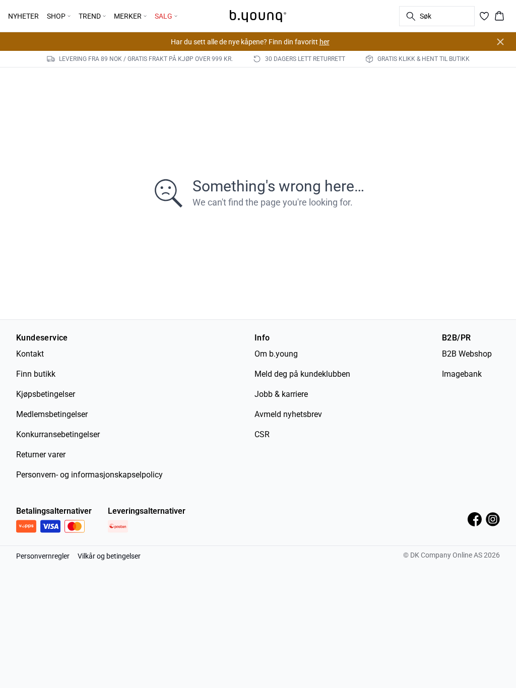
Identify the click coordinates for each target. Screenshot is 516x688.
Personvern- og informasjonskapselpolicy (89, 474)
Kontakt (30, 354)
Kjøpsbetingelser (45, 394)
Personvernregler (43, 556)
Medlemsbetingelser (52, 414)
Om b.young (276, 354)
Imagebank (462, 374)
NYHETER (23, 16)
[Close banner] (500, 41)
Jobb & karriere (281, 394)
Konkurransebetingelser (58, 434)
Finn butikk (35, 374)
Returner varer (41, 454)
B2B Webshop (467, 354)
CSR (262, 434)
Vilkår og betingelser (109, 556)
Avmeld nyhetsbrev (288, 414)
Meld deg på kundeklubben (302, 374)
